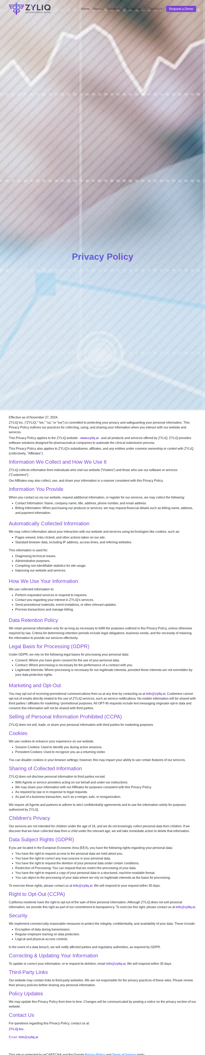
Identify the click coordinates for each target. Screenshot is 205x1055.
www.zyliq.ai (89, 438)
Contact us (155, 9)
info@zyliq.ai (155, 693)
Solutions (113, 9)
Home (85, 9)
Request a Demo (181, 9)
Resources (134, 9)
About (97, 9)
